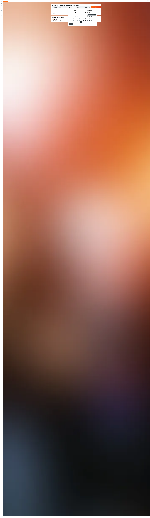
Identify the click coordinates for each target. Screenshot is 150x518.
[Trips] (1, 13)
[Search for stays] (1, 5)
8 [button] (87, 16)
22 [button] (87, 20)
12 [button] (75, 18)
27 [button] (77, 22)
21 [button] (79, 20)
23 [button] (89, 20)
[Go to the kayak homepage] (5, 1)
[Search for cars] (1, 7)
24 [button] (71, 22)
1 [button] (87, 14)
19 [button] (75, 20)
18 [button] (73, 20)
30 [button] (89, 22)
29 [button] (87, 22)
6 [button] (77, 16)
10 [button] (71, 18)
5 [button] (75, 16)
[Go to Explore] (1, 9)
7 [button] (85, 16)
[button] (1, 1)
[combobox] (60, 7)
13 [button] (77, 18)
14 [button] (79, 18)
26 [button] (75, 22)
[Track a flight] (1, 11)
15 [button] (87, 18)
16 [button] (89, 18)
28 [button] (79, 22)
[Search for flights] (1, 3)
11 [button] (73, 18)
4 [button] (73, 16)
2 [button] (89, 14)
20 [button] (77, 20)
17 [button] (71, 20)
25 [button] (73, 22)
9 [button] (89, 16)
